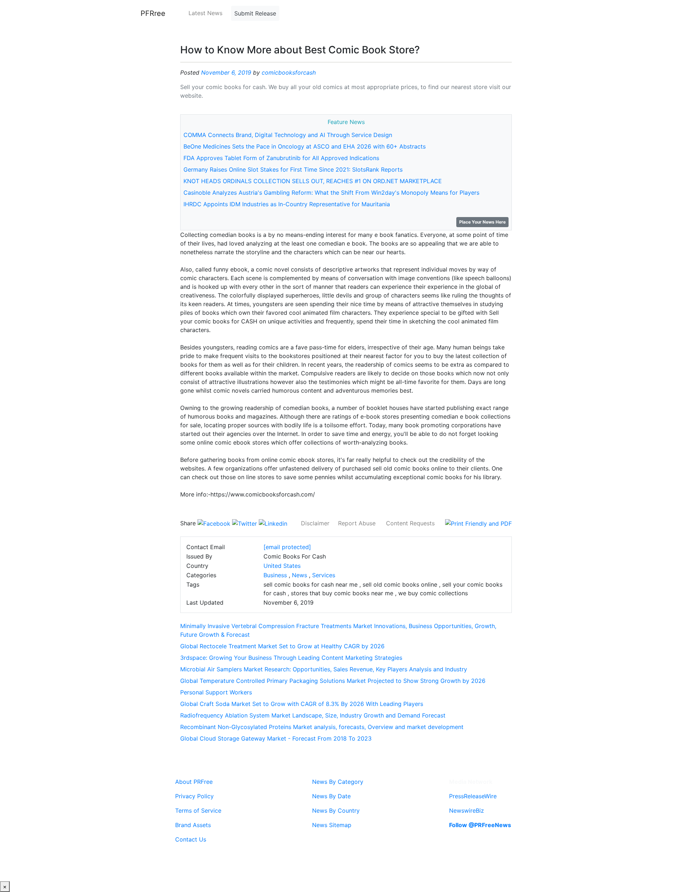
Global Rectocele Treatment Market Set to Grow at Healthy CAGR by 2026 (282, 646)
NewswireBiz (466, 810)
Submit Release (255, 13)
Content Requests (410, 523)
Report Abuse (357, 523)
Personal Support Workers (216, 692)
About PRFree (194, 781)
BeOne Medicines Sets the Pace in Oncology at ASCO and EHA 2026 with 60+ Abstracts (304, 146)
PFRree (153, 13)
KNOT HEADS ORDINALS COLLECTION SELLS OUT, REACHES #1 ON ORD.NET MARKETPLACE (312, 181)
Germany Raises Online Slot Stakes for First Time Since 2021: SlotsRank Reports (293, 169)
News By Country (336, 810)
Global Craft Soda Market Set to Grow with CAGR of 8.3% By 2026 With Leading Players (301, 703)
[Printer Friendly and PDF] (478, 523)
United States (282, 565)
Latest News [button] (205, 13)
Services (323, 575)
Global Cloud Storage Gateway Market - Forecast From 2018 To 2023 (276, 738)
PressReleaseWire (473, 796)
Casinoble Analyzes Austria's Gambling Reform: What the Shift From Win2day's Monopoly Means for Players (331, 192)
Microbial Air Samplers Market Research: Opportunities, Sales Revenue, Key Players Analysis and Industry (323, 669)
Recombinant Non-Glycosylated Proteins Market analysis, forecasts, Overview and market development (321, 726)
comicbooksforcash (289, 72)
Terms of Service (198, 810)
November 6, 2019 (226, 72)
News (299, 575)
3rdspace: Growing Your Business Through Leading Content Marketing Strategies (291, 657)
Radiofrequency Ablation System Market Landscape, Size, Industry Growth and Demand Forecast (312, 715)
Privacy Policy (194, 796)
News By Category (337, 781)
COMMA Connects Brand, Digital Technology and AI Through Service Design (287, 134)
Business (275, 575)
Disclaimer (315, 523)
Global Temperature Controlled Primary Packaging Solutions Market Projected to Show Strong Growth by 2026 (332, 680)
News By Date (331, 796)
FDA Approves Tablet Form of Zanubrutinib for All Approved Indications (281, 158)
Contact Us (190, 839)
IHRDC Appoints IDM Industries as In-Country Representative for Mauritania (286, 204)
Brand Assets (193, 825)
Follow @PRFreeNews (480, 825)
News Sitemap (331, 825)
